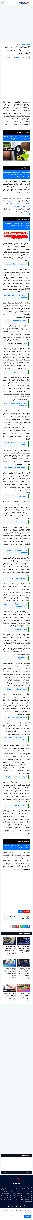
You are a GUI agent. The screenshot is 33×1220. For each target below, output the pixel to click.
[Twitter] (25, 926)
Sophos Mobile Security (15, 777)
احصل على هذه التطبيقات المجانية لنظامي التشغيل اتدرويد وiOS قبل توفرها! (9, 972)
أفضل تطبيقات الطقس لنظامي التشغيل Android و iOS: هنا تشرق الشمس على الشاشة (17, 225)
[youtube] (16, 1206)
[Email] (14, 926)
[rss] (8, 1206)
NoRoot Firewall (19, 321)
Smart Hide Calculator (16, 689)
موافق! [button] (27, 1216)
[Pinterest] (17, 926)
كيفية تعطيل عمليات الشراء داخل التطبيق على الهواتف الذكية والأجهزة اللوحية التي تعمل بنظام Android (16, 174)
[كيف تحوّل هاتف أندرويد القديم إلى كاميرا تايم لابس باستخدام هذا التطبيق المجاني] (9, 941)
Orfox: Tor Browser (17, 579)
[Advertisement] (16, 23)
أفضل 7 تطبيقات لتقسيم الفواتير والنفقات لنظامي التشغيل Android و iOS (16, 138)
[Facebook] (28, 926)
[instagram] (12, 1206)
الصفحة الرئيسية (25, 44)
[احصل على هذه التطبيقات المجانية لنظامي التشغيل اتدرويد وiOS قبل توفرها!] (9, 963)
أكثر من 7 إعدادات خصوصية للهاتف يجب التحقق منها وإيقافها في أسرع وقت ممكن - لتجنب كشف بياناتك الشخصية (24, 974)
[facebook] (24, 1206)
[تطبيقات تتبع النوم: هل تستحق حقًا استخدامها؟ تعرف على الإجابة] (9, 988)
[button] (31, 2)
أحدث (28, 1172)
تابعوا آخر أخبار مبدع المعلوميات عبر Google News (14, 917)
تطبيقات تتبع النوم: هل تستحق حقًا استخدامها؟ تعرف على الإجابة (9, 996)
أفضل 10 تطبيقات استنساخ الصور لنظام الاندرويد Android (24, 996)
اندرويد (18, 44)
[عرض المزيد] (10, 926)
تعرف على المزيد (27, 1212)
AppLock (21, 658)
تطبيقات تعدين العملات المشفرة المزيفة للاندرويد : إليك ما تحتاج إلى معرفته (16, 846)
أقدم (5, 1172)
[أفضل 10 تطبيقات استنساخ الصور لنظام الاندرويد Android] (23, 988)
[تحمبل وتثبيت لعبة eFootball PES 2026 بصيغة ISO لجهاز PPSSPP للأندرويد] (23, 941)
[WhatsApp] (21, 926)
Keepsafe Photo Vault (16, 718)
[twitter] (20, 1206)
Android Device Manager (16, 264)
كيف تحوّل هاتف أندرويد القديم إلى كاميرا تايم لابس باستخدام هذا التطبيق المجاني (10, 950)
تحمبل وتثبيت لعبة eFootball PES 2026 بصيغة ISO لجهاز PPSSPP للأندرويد (24, 949)
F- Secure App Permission (16, 372)
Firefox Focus (19, 806)
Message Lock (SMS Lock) (15, 468)
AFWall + (22, 496)
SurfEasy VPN (19, 629)
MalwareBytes (19, 522)
